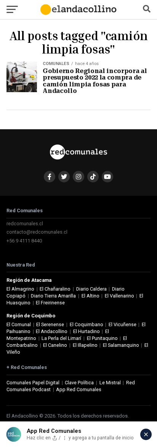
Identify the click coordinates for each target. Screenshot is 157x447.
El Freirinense (50, 303)
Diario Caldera (91, 289)
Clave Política (79, 382)
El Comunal (18, 324)
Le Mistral (110, 382)
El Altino (90, 296)
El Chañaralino (55, 289)
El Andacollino (51, 331)
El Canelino (55, 345)
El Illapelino (85, 345)
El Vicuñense (122, 324)
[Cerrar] (146, 434)
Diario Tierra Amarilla (53, 296)
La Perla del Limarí (61, 338)
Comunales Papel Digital (32, 382)
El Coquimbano (86, 324)
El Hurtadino (86, 331)
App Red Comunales (78, 389)
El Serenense (50, 324)
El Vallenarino (119, 296)
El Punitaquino (102, 338)
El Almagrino (20, 289)
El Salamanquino (121, 345)
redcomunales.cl (24, 223)
